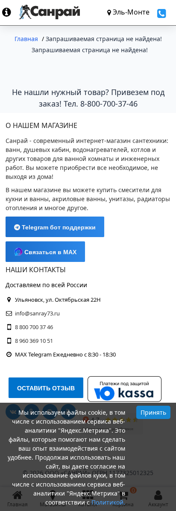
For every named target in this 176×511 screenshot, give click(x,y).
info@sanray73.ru (37, 313)
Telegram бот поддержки (58, 227)
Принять (153, 412)
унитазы (121, 199)
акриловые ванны (79, 199)
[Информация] (10, 12)
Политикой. (108, 502)
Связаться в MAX (49, 252)
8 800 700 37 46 (34, 327)
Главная (26, 39)
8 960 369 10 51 (34, 341)
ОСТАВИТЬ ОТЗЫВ (46, 388)
